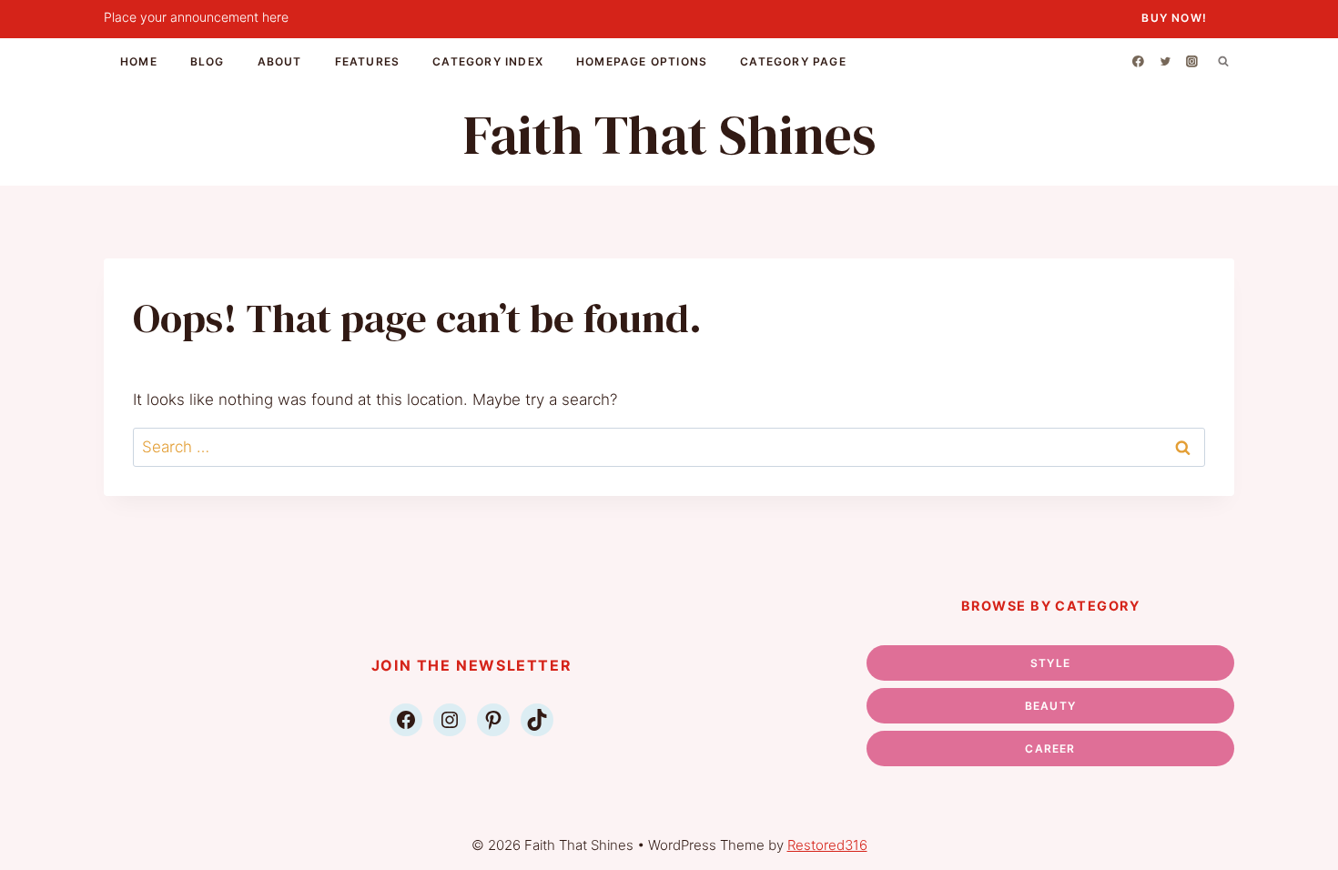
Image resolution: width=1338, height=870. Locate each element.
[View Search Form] (1223, 61)
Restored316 (827, 845)
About (280, 61)
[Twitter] (1165, 61)
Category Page (793, 61)
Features (367, 61)
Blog (207, 61)
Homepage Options (641, 61)
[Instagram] (1192, 61)
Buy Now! (1174, 18)
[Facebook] (1138, 61)
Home (138, 61)
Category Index (487, 61)
